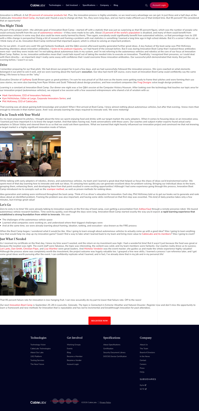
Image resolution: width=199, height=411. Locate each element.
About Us (144, 344)
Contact (143, 360)
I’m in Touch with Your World (20, 114)
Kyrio (142, 385)
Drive (3, 65)
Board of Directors (147, 352)
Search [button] (146, 6)
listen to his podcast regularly (67, 48)
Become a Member (75, 356)
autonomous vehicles (51, 32)
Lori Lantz (5, 248)
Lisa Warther (51, 248)
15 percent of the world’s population (121, 32)
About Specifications (111, 344)
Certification (108, 348)
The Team (144, 348)
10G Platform (36, 356)
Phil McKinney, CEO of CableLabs (19, 101)
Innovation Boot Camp (23, 17)
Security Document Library (114, 352)
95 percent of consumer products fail (48, 15)
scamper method (55, 189)
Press (142, 368)
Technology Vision (38, 344)
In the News (145, 356)
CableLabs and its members (156, 233)
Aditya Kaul (145, 209)
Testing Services (37, 360)
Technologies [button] (55, 5)
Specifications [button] (89, 5)
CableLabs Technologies (40, 348)
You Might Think (11, 25)
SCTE (142, 389)
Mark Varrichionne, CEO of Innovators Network (26, 95)
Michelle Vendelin (93, 248)
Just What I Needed (13, 239)
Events (70, 348)
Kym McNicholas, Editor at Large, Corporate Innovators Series (34, 98)
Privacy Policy (105, 402)
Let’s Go (5, 204)
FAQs (142, 372)
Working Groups (74, 344)
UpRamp (26, 79)
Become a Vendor (74, 360)
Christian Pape (30, 248)
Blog (116, 5)
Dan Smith (16, 248)
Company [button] (104, 5)
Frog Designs (144, 82)
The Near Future (37, 364)
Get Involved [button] (72, 5)
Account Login (159, 5)
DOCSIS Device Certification (115, 356)
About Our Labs (37, 352)
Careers (143, 364)
